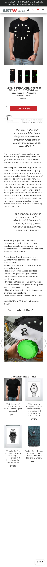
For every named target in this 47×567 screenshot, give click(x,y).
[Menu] (43, 10)
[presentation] (1, 342)
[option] (12, 76)
